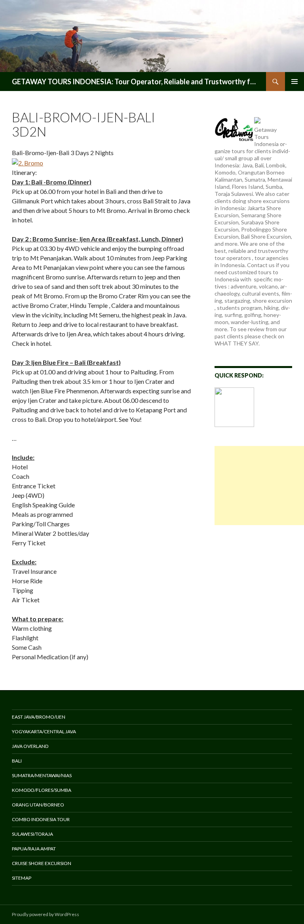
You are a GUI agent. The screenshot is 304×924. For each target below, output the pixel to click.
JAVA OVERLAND (30, 746)
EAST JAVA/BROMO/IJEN (38, 717)
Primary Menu (294, 81)
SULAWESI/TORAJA (32, 834)
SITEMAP (21, 878)
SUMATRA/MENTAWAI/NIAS (42, 775)
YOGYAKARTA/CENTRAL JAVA (44, 731)
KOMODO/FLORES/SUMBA (41, 790)
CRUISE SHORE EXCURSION (41, 863)
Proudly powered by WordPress (45, 914)
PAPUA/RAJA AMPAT (34, 849)
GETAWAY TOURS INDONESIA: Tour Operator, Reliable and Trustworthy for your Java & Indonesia (135, 81)
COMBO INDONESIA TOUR (41, 819)
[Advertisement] (259, 485)
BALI (17, 761)
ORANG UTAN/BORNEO (38, 805)
